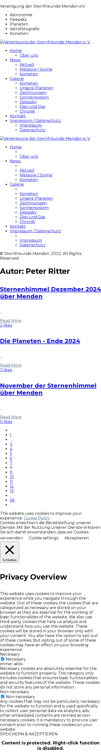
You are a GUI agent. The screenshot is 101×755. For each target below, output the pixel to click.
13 (12, 491)
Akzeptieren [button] (76, 538)
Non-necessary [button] (14, 691)
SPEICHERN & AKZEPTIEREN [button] (29, 734)
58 (12, 500)
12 (12, 486)
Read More (11, 320)
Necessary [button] (10, 654)
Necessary (16, 659)
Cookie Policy (37, 518)
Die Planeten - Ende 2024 (40, 340)
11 (11, 481)
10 (12, 477)
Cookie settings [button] (43, 538)
